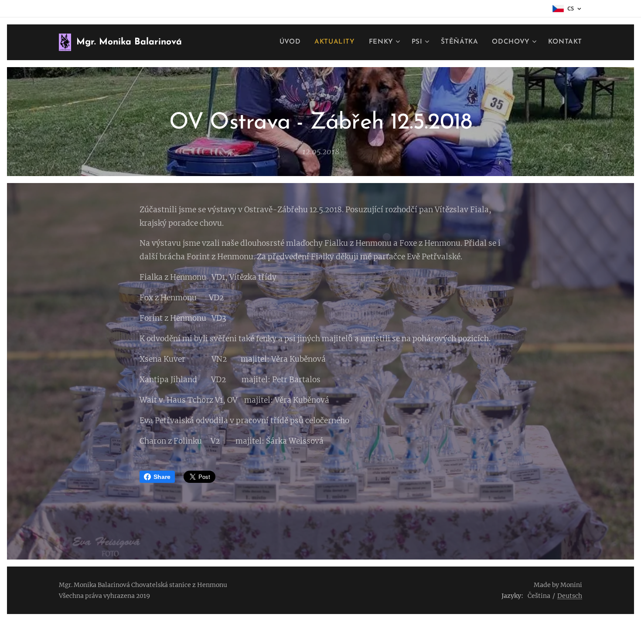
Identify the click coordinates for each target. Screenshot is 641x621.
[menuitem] (292, 42)
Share (161, 476)
